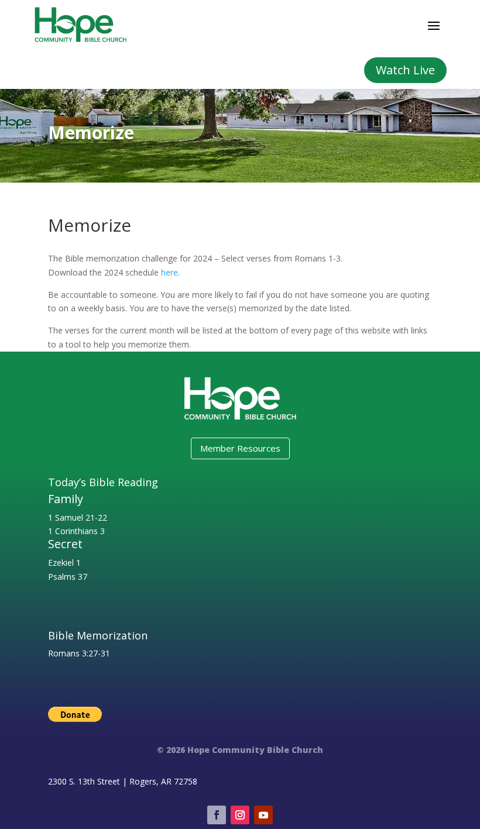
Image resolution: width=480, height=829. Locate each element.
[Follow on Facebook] (216, 815)
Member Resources (240, 448)
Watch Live (405, 70)
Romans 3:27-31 (79, 653)
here (169, 272)
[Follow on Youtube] (263, 815)
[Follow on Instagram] (240, 815)
